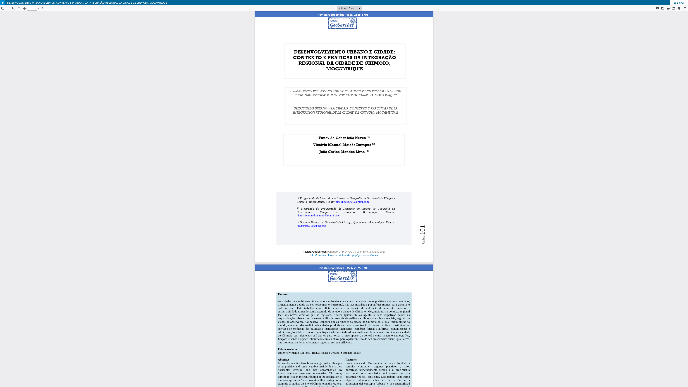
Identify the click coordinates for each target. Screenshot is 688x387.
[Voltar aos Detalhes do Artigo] (2, 2)
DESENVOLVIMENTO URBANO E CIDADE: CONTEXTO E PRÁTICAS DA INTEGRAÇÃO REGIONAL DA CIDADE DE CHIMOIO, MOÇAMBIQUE (87, 2)
